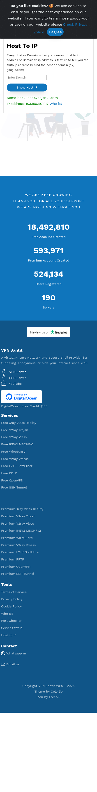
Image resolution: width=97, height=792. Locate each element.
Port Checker (11, 620)
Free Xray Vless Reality (18, 422)
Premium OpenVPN (15, 566)
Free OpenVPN (12, 480)
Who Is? (7, 613)
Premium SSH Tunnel (17, 573)
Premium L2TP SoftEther (20, 552)
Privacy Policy (11, 599)
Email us (12, 664)
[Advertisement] (48, 144)
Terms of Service (14, 592)
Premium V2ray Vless (17, 523)
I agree (55, 32)
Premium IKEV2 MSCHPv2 (21, 530)
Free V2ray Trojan (14, 430)
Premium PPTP (12, 559)
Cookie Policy (11, 606)
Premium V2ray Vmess (18, 545)
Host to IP (8, 635)
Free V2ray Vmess (14, 459)
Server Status (11, 628)
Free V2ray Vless (14, 437)
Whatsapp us (16, 653)
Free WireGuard (13, 451)
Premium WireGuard (17, 538)
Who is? (56, 104)
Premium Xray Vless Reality (22, 509)
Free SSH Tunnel (14, 487)
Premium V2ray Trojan (18, 516)
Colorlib (57, 691)
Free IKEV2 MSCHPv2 (17, 444)
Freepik (54, 697)
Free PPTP (9, 473)
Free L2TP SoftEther (16, 466)
